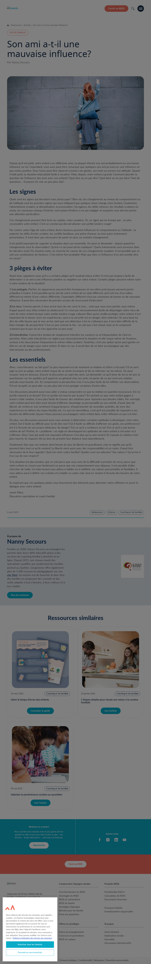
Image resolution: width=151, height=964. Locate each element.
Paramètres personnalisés (30, 952)
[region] (30, 929)
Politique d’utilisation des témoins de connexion (32, 938)
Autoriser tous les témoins (30, 945)
